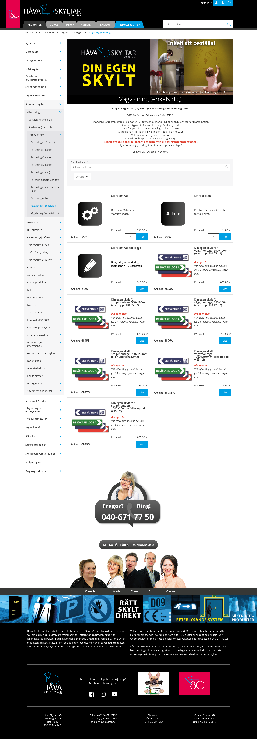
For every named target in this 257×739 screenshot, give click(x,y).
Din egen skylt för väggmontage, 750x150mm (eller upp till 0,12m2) (212, 302)
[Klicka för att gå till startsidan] (13, 14)
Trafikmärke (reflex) (38, 245)
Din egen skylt (80, 32)
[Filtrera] (226, 167)
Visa (142, 289)
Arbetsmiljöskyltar (37, 335)
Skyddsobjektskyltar (38, 327)
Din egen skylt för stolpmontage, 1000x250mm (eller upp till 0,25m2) (128, 407)
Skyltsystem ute (35, 95)
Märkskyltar (32, 69)
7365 (180, 131)
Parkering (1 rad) (40, 172)
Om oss (54, 24)
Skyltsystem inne (35, 86)
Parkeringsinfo (39, 198)
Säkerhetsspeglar (35, 445)
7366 (176, 128)
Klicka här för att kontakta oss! (128, 545)
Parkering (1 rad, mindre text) (45, 189)
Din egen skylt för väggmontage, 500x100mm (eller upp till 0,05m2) (212, 250)
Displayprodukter (35, 471)
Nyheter (30, 43)
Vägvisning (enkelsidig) (44, 205)
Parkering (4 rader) (41, 149)
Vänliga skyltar (35, 275)
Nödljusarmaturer (36, 418)
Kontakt (86, 24)
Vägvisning (66, 32)
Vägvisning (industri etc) (45, 213)
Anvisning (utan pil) (40, 127)
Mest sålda (31, 51)
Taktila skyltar (35, 312)
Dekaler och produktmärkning (36, 78)
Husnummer (34, 230)
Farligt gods (34, 361)
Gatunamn (33, 222)
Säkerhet (30, 436)
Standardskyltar (51, 32)
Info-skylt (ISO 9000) (38, 320)
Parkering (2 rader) (41, 164)
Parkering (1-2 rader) (43, 142)
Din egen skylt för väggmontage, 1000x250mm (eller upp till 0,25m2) (211, 355)
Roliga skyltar (35, 376)
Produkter (35, 24)
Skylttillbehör (33, 427)
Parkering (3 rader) (41, 157)
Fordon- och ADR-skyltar (41, 353)
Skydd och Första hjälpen (40, 453)
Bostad (31, 267)
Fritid (30, 290)
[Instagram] (103, 696)
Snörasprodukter (37, 282)
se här (166, 135)
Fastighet (32, 305)
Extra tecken (202, 196)
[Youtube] (114, 696)
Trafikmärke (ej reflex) (39, 260)
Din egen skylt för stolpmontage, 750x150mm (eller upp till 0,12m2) (129, 354)
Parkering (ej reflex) (38, 237)
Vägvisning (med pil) (40, 119)
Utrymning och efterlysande (35, 344)
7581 (170, 115)
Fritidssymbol (35, 297)
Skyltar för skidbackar (39, 391)
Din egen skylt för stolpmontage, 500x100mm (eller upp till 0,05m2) (129, 302)
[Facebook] (91, 696)
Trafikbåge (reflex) (37, 252)
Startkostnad (119, 196)
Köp (142, 237)
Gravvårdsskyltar (37, 368)
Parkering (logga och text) (45, 179)
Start (27, 32)
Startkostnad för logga (126, 248)
